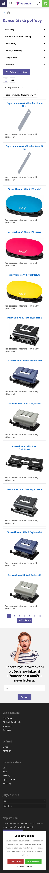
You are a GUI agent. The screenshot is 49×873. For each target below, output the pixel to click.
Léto (5, 767)
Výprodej (7, 783)
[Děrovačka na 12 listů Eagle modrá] (24, 377)
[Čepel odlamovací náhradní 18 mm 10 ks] (24, 120)
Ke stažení (7, 730)
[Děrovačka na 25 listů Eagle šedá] (24, 592)
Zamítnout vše (16, 861)
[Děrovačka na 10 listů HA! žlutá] (24, 291)
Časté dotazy (8, 718)
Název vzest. (27, 95)
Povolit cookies (33, 861)
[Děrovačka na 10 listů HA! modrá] (24, 206)
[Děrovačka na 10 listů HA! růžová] (24, 248)
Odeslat (24, 697)
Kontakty (7, 751)
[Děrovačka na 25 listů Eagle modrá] (24, 549)
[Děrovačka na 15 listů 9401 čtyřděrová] (24, 463)
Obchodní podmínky (12, 722)
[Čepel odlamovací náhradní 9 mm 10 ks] (24, 163)
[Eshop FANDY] (24, 3)
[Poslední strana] (40, 616)
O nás (5, 747)
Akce (5, 771)
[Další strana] (35, 616)
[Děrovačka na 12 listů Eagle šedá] (24, 420)
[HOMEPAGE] (26, 12)
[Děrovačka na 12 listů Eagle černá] (24, 334)
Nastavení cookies (24, 866)
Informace (7, 726)
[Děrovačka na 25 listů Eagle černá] (24, 506)
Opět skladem (9, 779)
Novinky (6, 775)
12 (21, 87)
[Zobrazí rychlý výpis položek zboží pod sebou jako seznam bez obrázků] (12, 80)
